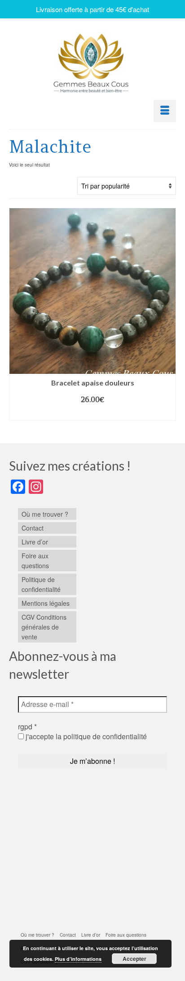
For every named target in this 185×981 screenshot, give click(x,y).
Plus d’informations (78, 958)
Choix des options (92, 413)
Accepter (134, 959)
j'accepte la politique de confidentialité (85, 736)
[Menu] (165, 111)
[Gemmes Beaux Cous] (92, 61)
